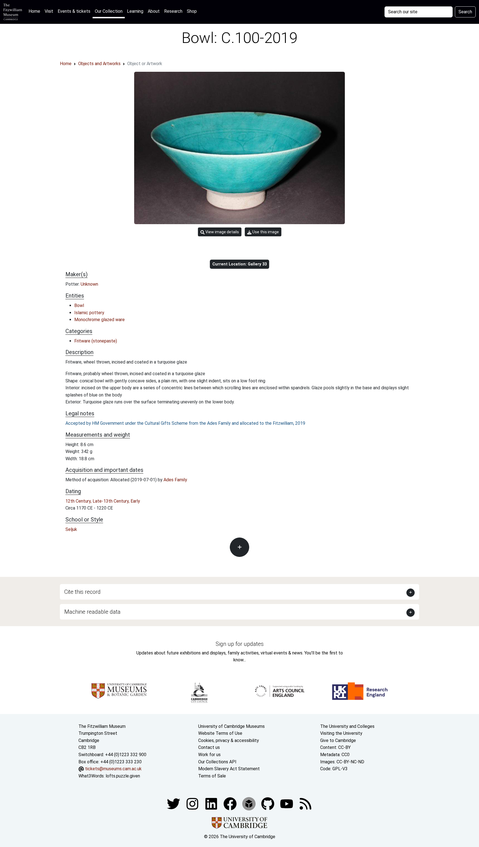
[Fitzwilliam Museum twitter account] (174, 803)
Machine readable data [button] (92, 611)
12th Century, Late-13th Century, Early (102, 501)
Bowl (79, 305)
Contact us (209, 747)
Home (35, 11)
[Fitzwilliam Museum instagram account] (193, 803)
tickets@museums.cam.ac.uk (113, 768)
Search (465, 11)
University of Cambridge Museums (231, 726)
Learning (135, 11)
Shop (192, 11)
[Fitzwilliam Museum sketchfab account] (249, 803)
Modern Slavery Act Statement (229, 768)
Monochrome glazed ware (99, 319)
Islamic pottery (89, 312)
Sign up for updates (240, 644)
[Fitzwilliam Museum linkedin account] (230, 803)
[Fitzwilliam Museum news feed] (305, 803)
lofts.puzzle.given (123, 776)
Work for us (209, 754)
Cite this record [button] (82, 591)
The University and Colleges (347, 726)
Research (173, 11)
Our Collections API (217, 761)
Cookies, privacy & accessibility (228, 740)
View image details (222, 232)
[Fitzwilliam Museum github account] (268, 803)
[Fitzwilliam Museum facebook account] (211, 803)
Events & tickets (74, 11)
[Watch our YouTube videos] (287, 803)
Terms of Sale (212, 776)
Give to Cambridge (338, 740)
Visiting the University (341, 733)
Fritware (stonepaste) (95, 341)
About (154, 11)
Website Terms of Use (220, 733)
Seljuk (71, 529)
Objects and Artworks (99, 63)
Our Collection (109, 11)
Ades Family (175, 479)
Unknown (89, 284)
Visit (49, 11)
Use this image (265, 232)
